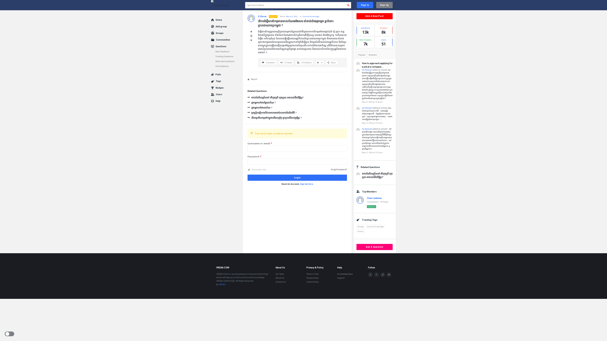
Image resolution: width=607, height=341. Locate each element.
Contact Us (281, 282)
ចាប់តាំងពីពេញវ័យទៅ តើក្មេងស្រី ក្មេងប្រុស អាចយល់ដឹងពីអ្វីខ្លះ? (277, 97)
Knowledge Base (345, 274)
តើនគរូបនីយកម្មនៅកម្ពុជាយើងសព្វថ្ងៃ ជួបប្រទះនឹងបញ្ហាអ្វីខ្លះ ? (276, 117)
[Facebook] (370, 274)
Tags (218, 81)
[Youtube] (376, 274)
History (361, 231)
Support (341, 278)
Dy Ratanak (367, 70)
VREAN (222, 284)
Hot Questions (222, 66)
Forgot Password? (339, 169)
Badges (220, 88)
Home (219, 20)
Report (254, 79)
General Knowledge (310, 16)
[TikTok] (382, 274)
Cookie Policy (312, 282)
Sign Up (384, 5)
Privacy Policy (312, 278)
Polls (218, 74)
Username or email (260, 143)
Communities (223, 40)
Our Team (280, 274)
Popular (361, 55)
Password (254, 156)
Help (218, 101)
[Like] (251, 31)
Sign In (365, 5)
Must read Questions (224, 61)
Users (219, 94)
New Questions (222, 51)
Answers (373, 55)
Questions (221, 46)
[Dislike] (251, 40)
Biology (361, 226)
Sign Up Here (306, 184)
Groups (220, 33)
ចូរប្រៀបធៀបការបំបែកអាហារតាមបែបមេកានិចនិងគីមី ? (274, 112)
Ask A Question (374, 247)
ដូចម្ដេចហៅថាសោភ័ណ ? (261, 107)
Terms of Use (312, 274)
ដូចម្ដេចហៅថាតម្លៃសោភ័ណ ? (263, 102)
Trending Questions (224, 56)
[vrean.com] (227, 5)
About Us (280, 278)
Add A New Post (374, 16)
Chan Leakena (374, 198)
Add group (221, 26)
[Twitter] (388, 274)
